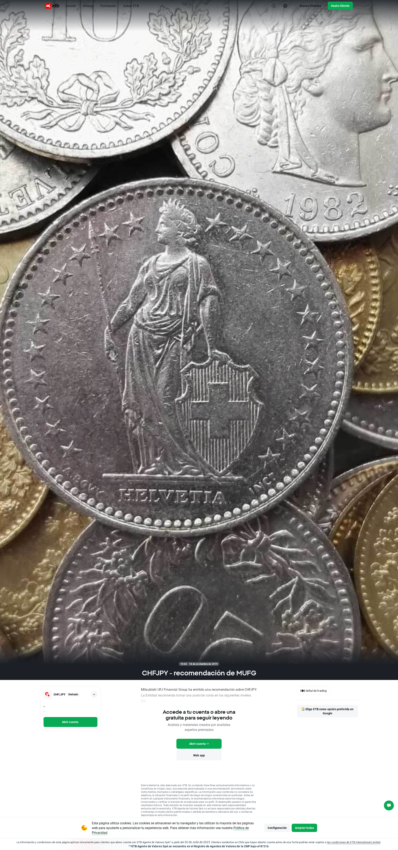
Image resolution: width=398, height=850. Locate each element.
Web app (199, 755)
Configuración (277, 828)
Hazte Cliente (340, 6)
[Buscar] (273, 6)
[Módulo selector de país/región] (285, 6)
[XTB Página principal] (52, 6)
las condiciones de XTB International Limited (353, 842)
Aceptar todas (304, 828)
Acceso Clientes (310, 6)
